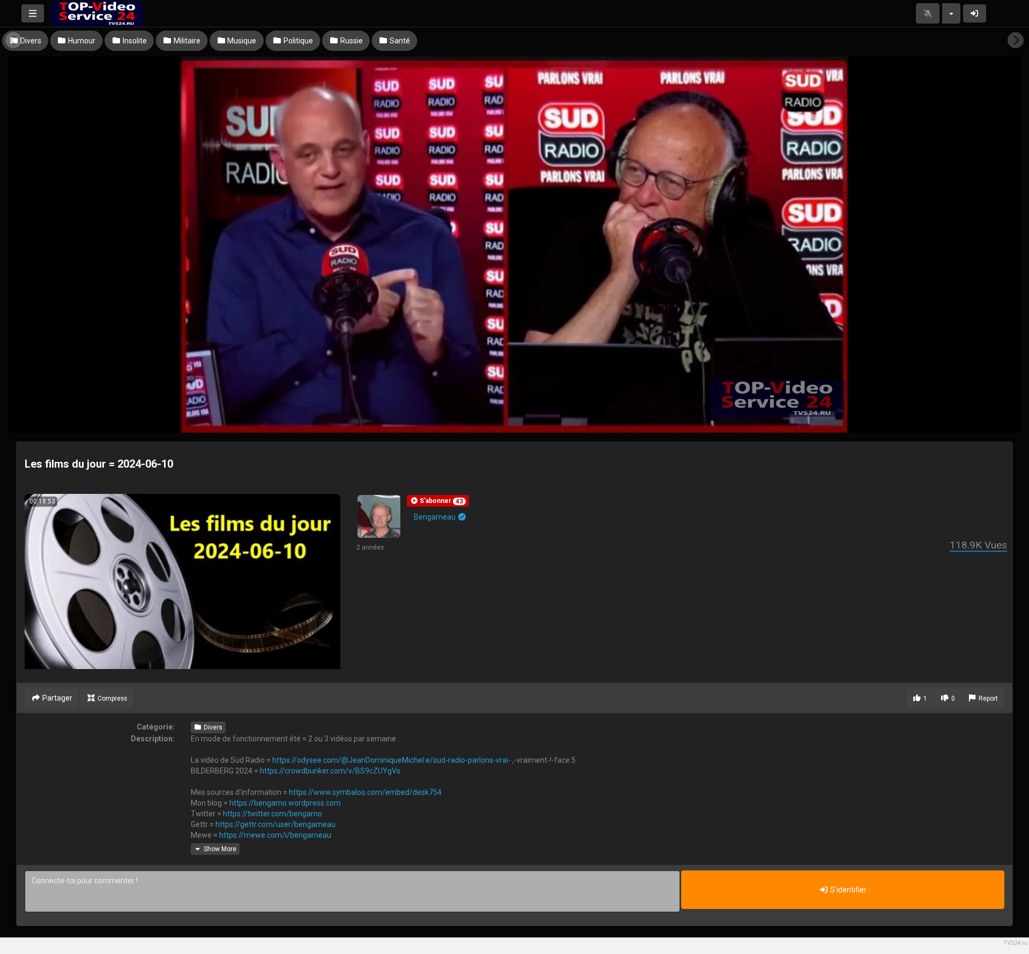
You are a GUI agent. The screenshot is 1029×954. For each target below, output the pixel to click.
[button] (438, 501)
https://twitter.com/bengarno (272, 813)
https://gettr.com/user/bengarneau (275, 824)
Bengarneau (435, 517)
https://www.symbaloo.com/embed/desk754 (365, 792)
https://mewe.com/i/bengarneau (275, 835)
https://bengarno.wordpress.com (285, 803)
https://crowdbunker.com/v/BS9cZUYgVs (330, 771)
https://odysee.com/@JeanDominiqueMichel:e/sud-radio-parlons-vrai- (391, 760)
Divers (212, 727)
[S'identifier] (975, 13)
